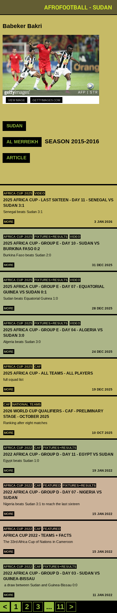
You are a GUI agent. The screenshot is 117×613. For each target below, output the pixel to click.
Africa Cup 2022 (18, 447)
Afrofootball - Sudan (78, 7)
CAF (37, 366)
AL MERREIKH (22, 141)
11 (60, 607)
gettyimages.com (46, 100)
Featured (51, 485)
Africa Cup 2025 (18, 193)
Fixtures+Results (51, 236)
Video (39, 193)
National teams (26, 404)
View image (16, 100)
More (9, 221)
